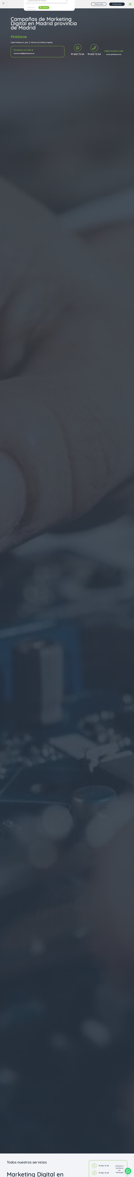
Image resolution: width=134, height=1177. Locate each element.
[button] (128, 1171)
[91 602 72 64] (77, 48)
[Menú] (130, 4)
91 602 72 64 (77, 54)
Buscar (45, 7)
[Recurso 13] (5, 4)
